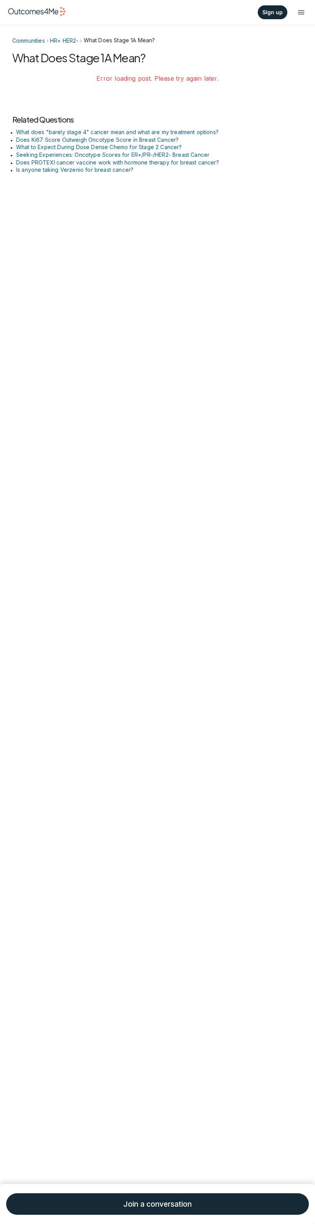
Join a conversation (157, 1204)
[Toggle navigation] (301, 12)
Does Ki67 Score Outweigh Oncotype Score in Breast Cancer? (97, 139)
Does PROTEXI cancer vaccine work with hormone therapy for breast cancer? (117, 162)
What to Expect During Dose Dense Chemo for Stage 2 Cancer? (99, 147)
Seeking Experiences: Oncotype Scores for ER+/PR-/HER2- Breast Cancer (112, 154)
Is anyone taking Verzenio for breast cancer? (74, 169)
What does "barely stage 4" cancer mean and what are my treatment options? (117, 132)
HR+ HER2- (64, 40)
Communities (28, 40)
